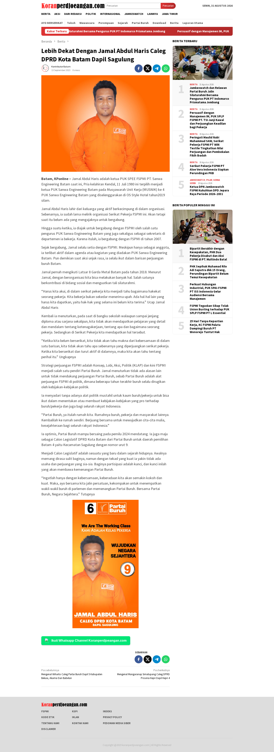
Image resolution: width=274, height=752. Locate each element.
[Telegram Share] (157, 68)
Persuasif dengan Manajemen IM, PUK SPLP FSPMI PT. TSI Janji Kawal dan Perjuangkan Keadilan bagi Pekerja (208, 120)
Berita (193, 84)
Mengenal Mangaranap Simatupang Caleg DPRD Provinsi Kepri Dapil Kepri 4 (143, 674)
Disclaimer (48, 729)
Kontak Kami (80, 723)
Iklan (75, 717)
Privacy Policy (112, 717)
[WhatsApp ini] (166, 68)
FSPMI (45, 711)
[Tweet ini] (148, 68)
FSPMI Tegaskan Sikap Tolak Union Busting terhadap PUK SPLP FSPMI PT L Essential (209, 309)
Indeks (107, 711)
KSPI (75, 711)
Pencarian (168, 5)
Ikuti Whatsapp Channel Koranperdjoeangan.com (89, 640)
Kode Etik (47, 717)
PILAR (209, 179)
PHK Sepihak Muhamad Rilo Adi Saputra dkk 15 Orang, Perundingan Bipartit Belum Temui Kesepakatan (209, 271)
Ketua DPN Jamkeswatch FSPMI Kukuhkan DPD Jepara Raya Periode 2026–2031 (209, 190)
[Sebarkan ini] (139, 68)
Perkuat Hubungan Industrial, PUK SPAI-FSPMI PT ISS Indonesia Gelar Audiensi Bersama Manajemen (208, 291)
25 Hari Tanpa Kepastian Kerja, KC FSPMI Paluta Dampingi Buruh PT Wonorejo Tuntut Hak (206, 326)
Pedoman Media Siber (117, 723)
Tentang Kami (50, 723)
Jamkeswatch (197, 179)
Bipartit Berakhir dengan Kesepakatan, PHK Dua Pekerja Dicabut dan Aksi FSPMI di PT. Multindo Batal (208, 254)
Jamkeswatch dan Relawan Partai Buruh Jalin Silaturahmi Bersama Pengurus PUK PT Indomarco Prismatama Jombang (209, 95)
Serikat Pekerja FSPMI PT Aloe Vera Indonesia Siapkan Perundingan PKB (209, 169)
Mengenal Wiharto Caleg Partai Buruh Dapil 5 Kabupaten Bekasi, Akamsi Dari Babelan (71, 674)
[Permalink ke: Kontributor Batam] (45, 68)
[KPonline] (73, 5)
